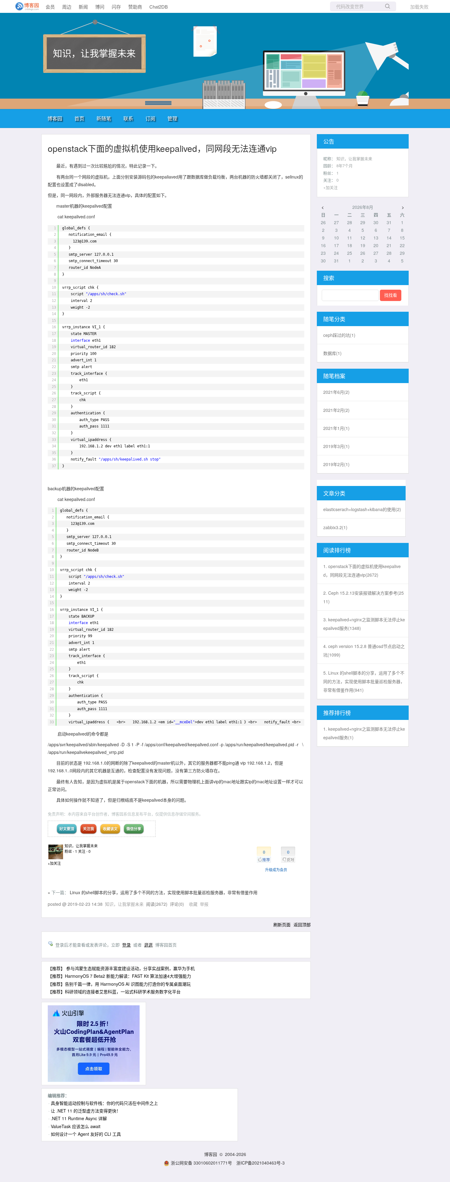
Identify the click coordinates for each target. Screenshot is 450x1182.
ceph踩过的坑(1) (339, 335)
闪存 (116, 6)
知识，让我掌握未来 (94, 52)
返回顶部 (302, 924)
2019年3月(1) (336, 446)
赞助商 (135, 6)
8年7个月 (344, 165)
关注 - (84, 851)
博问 (99, 6)
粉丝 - (71, 851)
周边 (66, 6)
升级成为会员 (276, 869)
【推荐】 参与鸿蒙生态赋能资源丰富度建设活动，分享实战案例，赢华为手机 (121, 968)
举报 (204, 904)
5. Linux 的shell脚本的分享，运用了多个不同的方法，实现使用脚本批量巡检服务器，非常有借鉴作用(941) (364, 681)
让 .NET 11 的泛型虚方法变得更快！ (86, 1111)
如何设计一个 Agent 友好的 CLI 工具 (86, 1134)
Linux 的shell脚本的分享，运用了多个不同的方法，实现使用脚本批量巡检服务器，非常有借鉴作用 (163, 892)
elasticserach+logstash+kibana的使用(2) (362, 509)
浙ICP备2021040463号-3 (260, 1163)
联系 (128, 118)
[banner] (24, 6)
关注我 (88, 828)
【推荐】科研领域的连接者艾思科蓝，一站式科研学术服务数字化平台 (114, 991)
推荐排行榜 (337, 713)
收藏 (193, 904)
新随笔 (103, 118)
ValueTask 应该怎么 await (75, 1126)
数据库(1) (332, 353)
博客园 (54, 118)
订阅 (150, 118)
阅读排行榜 (337, 550)
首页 (79, 118)
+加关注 (54, 863)
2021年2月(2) (336, 410)
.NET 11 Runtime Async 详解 (79, 1118)
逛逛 (148, 945)
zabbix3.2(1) (335, 527)
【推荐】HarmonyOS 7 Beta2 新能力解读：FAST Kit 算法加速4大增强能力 (119, 976)
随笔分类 (334, 319)
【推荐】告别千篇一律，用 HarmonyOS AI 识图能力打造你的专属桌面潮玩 (119, 984)
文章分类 (334, 493)
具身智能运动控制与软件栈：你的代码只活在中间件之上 (104, 1103)
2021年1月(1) (336, 428)
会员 (50, 6)
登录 (126, 945)
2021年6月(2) (336, 392)
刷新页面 (282, 924)
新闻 (83, 6)
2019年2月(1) (336, 464)
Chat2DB (158, 6)
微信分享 (133, 828)
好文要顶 (66, 828)
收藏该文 (110, 828)
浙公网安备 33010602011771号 (201, 1163)
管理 (172, 118)
